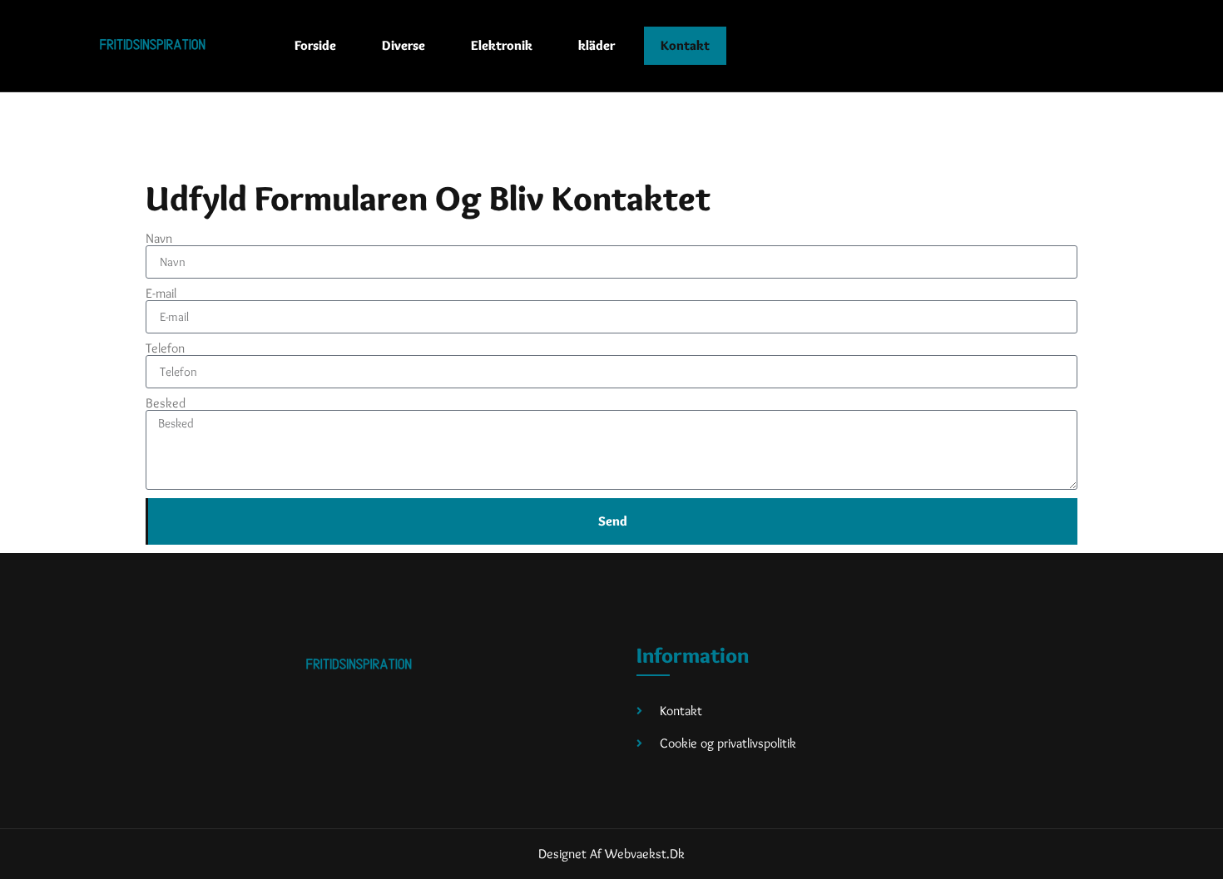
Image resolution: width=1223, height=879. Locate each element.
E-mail (161, 293)
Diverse (403, 45)
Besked (166, 403)
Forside (315, 45)
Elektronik (501, 45)
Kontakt (685, 45)
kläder (596, 45)
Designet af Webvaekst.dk (611, 854)
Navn (159, 238)
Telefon (165, 348)
